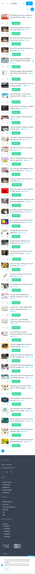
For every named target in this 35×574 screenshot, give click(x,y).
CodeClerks (7, 528)
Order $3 (16, 89)
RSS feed (5, 509)
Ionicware (5, 524)
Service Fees (5, 492)
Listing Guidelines (7, 490)
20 (9, 259)
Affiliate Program (7, 501)
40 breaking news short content (21, 284)
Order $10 (16, 44)
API (3, 512)
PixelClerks (7, 534)
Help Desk (9, 464)
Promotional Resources (8, 507)
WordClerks (7, 536)
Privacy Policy (6, 484)
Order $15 (16, 153)
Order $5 (16, 23)
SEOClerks (7, 526)
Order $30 (16, 195)
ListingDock (7, 531)
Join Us (5, 553)
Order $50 (16, 393)
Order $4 (16, 102)
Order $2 (16, 226)
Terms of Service (7, 482)
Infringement (6, 487)
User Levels (5, 504)
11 (9, 54)
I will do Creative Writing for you (21, 117)
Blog (3, 514)
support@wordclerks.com (8, 467)
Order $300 (16, 184)
